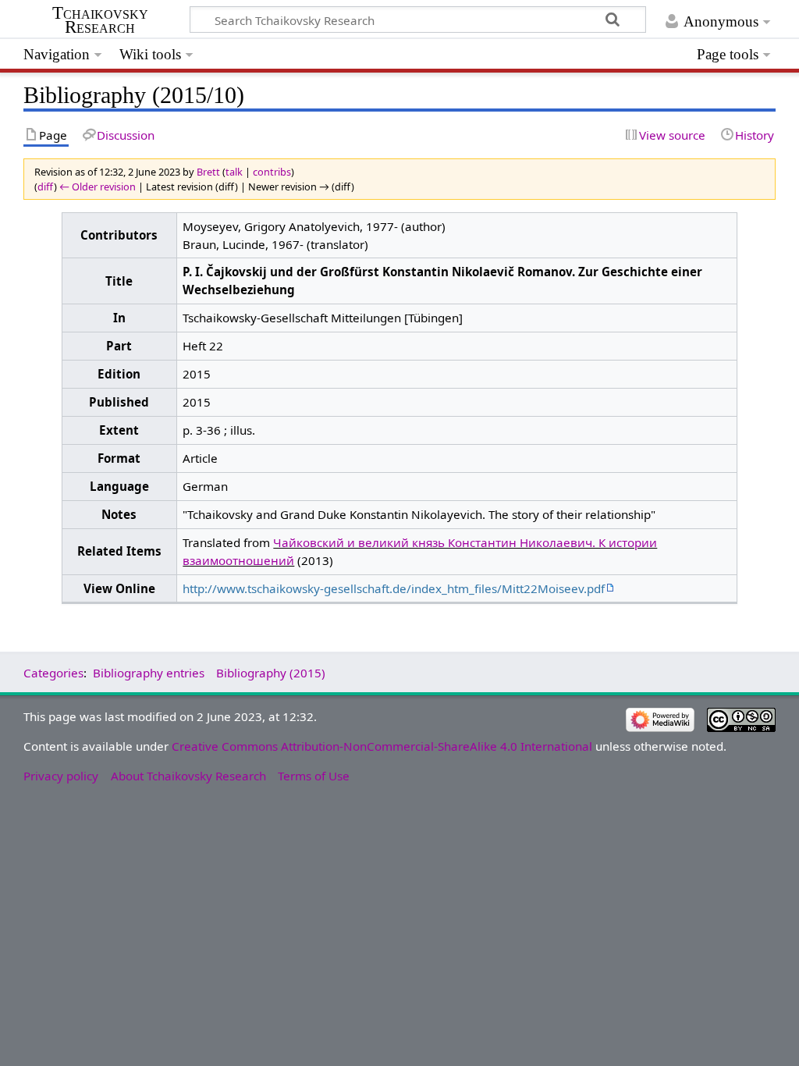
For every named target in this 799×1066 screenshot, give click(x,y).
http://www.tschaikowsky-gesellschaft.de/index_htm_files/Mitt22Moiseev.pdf (394, 588)
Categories (53, 672)
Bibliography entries (148, 672)
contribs (272, 172)
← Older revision (97, 186)
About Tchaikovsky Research (188, 776)
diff (45, 186)
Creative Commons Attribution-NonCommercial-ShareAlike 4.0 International (382, 746)
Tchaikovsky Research (100, 20)
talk (234, 172)
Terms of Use (314, 776)
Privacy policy (60, 776)
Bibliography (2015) (270, 672)
